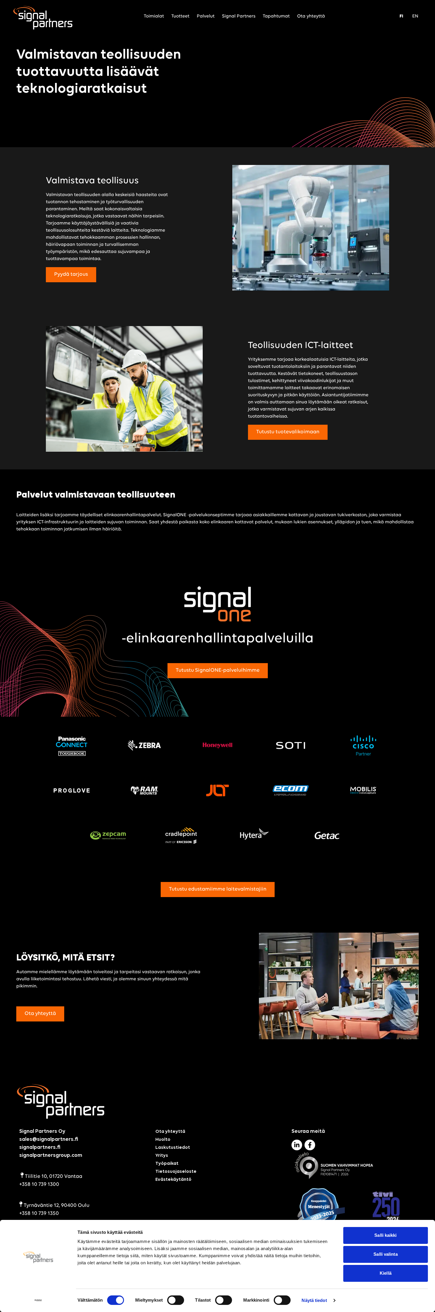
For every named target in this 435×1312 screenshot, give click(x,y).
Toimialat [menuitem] (154, 16)
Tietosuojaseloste (175, 1171)
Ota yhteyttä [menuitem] (311, 16)
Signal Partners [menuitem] (238, 16)
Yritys (161, 1155)
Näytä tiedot (314, 1300)
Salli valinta (385, 1254)
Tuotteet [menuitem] (180, 16)
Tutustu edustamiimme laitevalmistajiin (217, 889)
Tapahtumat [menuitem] (276, 16)
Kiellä (386, 1273)
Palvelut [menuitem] (206, 16)
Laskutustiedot (172, 1147)
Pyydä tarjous (71, 274)
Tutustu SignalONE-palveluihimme (218, 670)
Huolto (162, 1139)
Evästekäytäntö (173, 1179)
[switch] (175, 1300)
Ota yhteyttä (40, 1013)
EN (415, 16)
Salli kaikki (385, 1235)
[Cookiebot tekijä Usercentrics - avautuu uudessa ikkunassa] (38, 1300)
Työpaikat (166, 1163)
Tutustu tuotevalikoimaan (287, 432)
